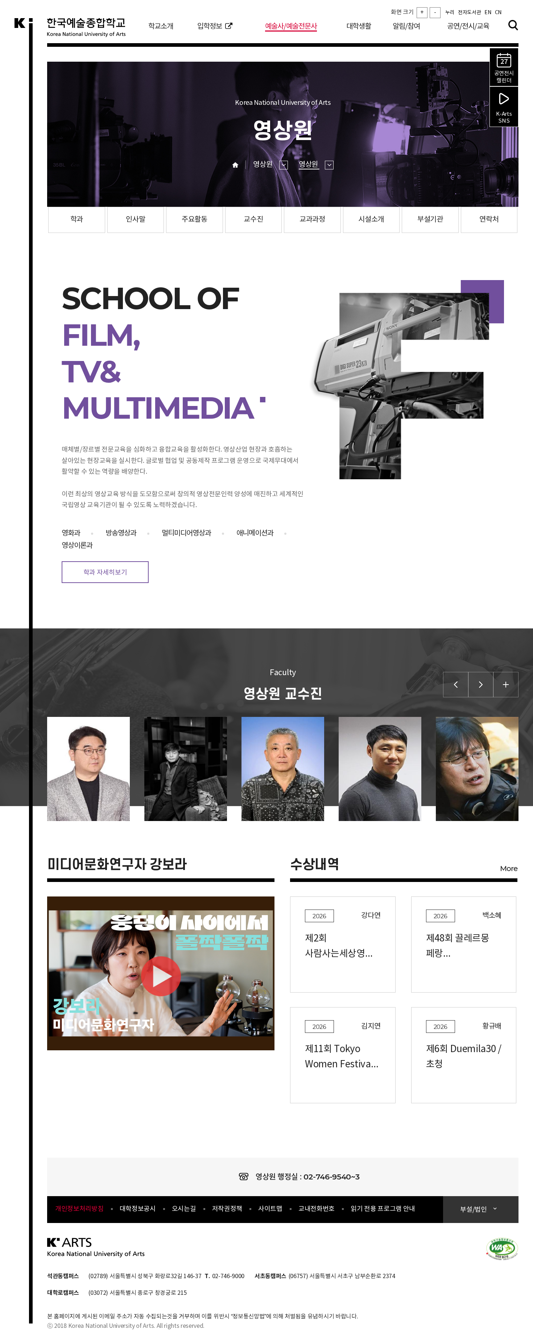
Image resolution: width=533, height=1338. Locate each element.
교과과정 (312, 220)
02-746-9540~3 (331, 1176)
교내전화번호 (316, 1209)
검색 (513, 25)
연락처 (489, 220)
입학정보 (209, 26)
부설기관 (430, 220)
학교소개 (160, 26)
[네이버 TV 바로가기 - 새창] (160, 976)
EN (487, 13)
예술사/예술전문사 (291, 26)
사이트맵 (270, 1209)
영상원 (263, 165)
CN (498, 13)
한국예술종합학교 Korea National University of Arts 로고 (90, 30)
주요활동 (194, 220)
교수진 (253, 220)
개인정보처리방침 (79, 1209)
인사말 (135, 220)
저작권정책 (227, 1209)
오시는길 (184, 1209)
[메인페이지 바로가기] (96, 1247)
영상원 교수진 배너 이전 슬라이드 (455, 684)
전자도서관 (469, 13)
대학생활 (358, 26)
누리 (449, 13)
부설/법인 (473, 1210)
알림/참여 (406, 26)
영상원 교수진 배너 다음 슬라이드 (480, 684)
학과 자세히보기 (105, 572)
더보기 (505, 684)
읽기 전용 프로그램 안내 (383, 1209)
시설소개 (371, 220)
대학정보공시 (138, 1209)
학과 (76, 220)
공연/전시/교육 (468, 26)
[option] (81, 769)
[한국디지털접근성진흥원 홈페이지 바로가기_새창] (502, 1248)
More (508, 868)
